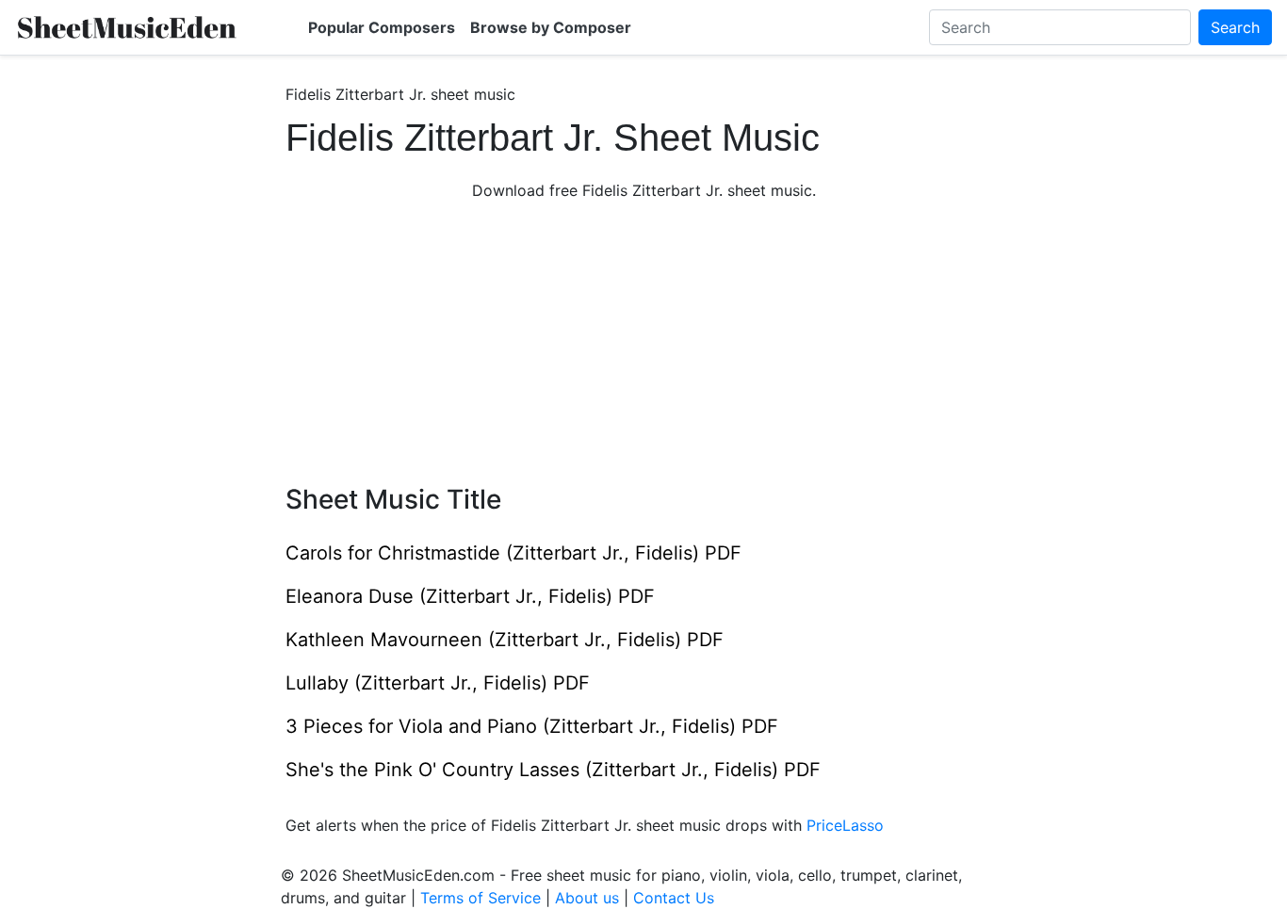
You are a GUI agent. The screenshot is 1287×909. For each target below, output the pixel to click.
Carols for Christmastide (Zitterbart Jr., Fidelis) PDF (513, 553)
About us (587, 897)
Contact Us (673, 897)
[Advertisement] (643, 343)
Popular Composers (381, 27)
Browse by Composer (550, 27)
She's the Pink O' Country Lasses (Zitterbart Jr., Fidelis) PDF (553, 769)
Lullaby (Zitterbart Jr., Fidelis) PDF (437, 683)
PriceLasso (845, 825)
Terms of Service (480, 897)
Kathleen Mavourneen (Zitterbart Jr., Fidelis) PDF (504, 639)
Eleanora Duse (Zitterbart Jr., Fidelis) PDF (470, 596)
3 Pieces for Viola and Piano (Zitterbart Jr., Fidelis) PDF (531, 726)
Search (1235, 27)
